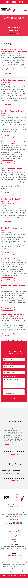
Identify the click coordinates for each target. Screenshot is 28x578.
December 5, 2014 (13, 317)
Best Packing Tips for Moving (13, 315)
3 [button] (15, 33)
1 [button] (10, 33)
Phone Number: (8, 363)
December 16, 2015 (14, 53)
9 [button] (21, 451)
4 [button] (17, 33)
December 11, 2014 (14, 290)
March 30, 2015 (12, 203)
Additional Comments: (10, 376)
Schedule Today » (14, 519)
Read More (7, 74)
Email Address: (7, 370)
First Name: (6, 357)
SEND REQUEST (13, 398)
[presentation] (14, 392)
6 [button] (15, 451)
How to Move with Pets (10, 259)
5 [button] (13, 451)
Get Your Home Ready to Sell (13, 142)
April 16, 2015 (12, 170)
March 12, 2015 (12, 232)
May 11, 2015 (12, 115)
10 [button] (23, 451)
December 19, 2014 (14, 261)
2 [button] (13, 33)
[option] (14, 26)
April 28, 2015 (12, 144)
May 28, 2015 (12, 84)
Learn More (13, 30)
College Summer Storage (11, 168)
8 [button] (19, 451)
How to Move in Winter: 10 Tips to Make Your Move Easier (14, 50)
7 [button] (17, 451)
